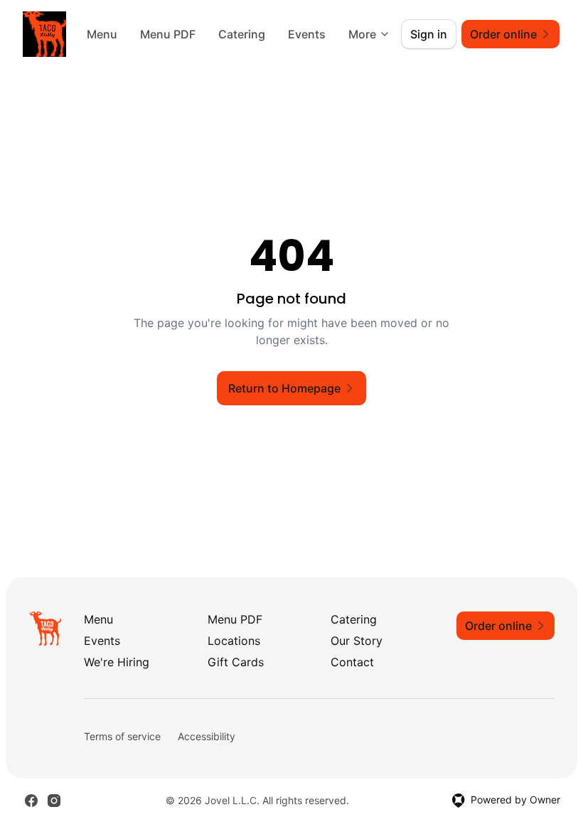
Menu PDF (168, 34)
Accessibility (206, 736)
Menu (102, 34)
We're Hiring (116, 662)
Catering (241, 34)
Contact (352, 662)
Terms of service (122, 736)
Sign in (428, 34)
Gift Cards (236, 662)
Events (307, 34)
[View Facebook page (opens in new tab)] (31, 800)
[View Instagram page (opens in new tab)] (54, 800)
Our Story (357, 641)
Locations (234, 641)
